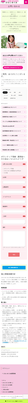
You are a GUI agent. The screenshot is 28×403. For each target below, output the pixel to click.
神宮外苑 (5, 98)
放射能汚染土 (13, 98)
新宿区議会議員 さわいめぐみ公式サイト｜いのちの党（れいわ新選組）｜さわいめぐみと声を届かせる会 (10, 2)
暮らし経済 (13, 95)
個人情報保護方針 (13, 267)
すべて (5, 92)
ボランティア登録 (9, 168)
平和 (10, 92)
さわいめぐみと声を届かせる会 (14, 396)
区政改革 (20, 95)
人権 (19, 92)
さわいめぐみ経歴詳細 (10, 373)
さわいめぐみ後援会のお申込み (12, 170)
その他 (6, 172)
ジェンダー (6, 95)
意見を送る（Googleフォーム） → (12, 67)
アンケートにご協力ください (15, 401)
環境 (15, 92)
